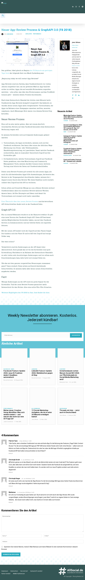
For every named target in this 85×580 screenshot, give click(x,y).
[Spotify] (82, 7)
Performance (37, 33)
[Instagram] (76, 7)
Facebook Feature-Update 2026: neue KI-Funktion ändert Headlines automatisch (73, 151)
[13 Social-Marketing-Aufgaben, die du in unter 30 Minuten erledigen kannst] (42, 397)
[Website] (72, 98)
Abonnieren (76, 335)
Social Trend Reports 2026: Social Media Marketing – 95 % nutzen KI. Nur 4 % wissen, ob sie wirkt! (73, 127)
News (65, 131)
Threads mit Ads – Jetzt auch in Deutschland (70, 411)
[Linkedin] (73, 7)
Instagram (63, 408)
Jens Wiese (10, 34)
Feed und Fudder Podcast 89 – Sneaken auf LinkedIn (72, 160)
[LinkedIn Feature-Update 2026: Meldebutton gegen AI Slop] (42, 357)
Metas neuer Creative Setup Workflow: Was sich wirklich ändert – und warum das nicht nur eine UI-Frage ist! (14, 414)
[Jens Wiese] (2, 34)
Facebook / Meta (68, 155)
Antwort (11, 453)
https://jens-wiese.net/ (75, 46)
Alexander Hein (64, 382)
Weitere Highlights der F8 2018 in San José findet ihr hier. (25, 293)
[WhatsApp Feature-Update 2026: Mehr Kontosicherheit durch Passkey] (60, 116)
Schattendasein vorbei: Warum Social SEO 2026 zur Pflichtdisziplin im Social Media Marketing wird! (69, 375)
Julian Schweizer (8, 421)
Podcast (66, 163)
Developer (29, 33)
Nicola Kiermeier (8, 380)
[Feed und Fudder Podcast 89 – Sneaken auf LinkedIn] (60, 161)
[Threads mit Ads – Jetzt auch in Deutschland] (70, 397)
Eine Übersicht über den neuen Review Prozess (19, 201)
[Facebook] (79, 7)
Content (66, 120)
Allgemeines (36, 408)
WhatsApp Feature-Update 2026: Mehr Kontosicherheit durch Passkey (73, 117)
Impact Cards (76, 65)
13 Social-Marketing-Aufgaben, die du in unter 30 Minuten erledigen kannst (42, 413)
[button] (3, 15)
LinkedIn (34, 369)
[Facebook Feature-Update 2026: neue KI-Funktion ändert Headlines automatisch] (60, 150)
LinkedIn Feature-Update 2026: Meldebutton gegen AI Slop (42, 373)
